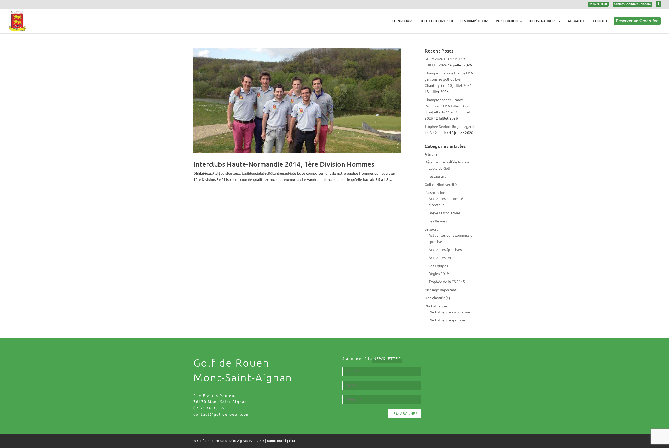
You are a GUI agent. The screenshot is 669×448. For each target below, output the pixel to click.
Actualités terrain (443, 257)
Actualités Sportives (445, 249)
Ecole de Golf (439, 168)
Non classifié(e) (437, 297)
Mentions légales (281, 440)
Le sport (227, 173)
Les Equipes (245, 173)
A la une (431, 154)
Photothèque (436, 305)
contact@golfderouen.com (221, 414)
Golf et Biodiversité (441, 184)
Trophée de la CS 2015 (447, 281)
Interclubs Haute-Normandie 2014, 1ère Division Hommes (283, 164)
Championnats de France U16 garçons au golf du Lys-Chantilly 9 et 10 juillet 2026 (449, 79)
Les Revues (438, 221)
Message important (441, 289)
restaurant (437, 176)
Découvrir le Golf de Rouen (447, 161)
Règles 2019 (439, 273)
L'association (435, 192)
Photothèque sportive (274, 173)
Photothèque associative (449, 311)
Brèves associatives (444, 212)
